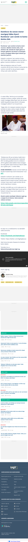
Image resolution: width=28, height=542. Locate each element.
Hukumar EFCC (18, 282)
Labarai (6, 25)
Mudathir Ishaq (17, 41)
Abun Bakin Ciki (9, 282)
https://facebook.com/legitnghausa (13, 236)
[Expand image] (26, 116)
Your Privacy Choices (15, 541)
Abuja (2, 282)
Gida (2, 25)
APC (2, 173)
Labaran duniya (4, 353)
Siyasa (2, 360)
